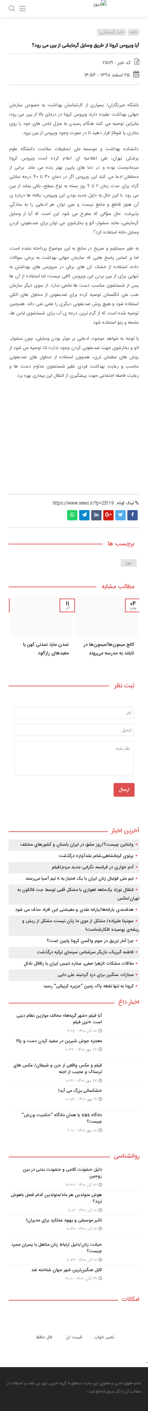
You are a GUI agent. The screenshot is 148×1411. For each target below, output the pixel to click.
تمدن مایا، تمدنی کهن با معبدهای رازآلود (46, 649)
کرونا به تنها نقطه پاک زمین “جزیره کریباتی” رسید (88, 986)
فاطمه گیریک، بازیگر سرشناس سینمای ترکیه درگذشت (85, 952)
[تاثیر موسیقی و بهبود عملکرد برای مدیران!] (74, 1228)
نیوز (129, 563)
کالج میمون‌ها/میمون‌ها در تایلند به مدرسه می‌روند (109, 649)
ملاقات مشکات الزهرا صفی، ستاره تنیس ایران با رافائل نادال (79, 963)
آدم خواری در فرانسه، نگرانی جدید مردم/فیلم (93, 867)
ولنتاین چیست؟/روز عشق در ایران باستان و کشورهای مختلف (77, 844)
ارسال (124, 790)
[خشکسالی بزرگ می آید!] (74, 1098)
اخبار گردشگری (111, 32)
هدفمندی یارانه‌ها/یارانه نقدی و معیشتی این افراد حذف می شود (74, 910)
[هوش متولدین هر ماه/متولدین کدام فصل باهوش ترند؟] (74, 1202)
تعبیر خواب (104, 1337)
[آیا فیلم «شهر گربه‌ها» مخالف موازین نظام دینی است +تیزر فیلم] (74, 1023)
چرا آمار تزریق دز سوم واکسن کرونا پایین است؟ (90, 941)
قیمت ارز (74, 1337)
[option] (107, 633)
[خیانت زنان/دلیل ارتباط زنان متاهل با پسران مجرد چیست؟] (74, 1252)
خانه (133, 32)
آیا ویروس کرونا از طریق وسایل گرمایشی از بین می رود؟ (85, 45)
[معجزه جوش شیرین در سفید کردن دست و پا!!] (74, 1048)
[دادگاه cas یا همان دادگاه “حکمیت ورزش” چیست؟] (74, 1122)
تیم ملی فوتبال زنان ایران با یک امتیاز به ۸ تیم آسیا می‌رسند (79, 878)
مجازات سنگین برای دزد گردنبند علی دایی (96, 975)
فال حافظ (44, 1337)
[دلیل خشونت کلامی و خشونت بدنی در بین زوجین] (74, 1177)
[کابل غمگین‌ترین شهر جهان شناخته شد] (74, 1276)
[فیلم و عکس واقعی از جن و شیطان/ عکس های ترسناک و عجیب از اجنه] (74, 1073)
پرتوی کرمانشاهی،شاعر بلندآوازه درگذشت (96, 856)
